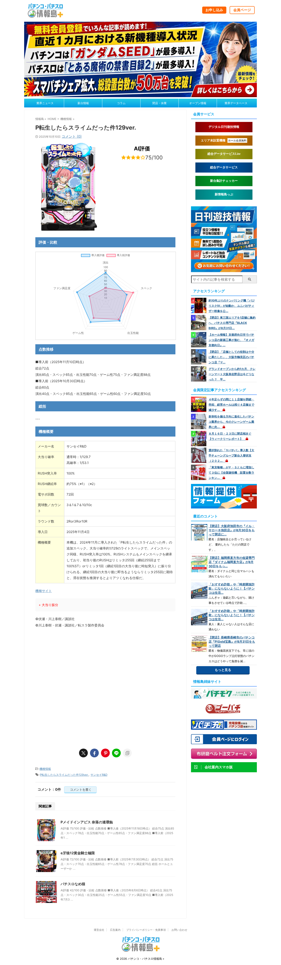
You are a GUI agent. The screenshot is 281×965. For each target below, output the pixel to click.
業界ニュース (45, 103)
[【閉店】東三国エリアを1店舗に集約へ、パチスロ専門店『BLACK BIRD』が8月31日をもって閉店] (199, 322)
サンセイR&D (98, 774)
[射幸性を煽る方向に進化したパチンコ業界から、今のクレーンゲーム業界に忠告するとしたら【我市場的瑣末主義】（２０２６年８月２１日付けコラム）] (199, 421)
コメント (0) (72, 136)
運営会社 (99, 929)
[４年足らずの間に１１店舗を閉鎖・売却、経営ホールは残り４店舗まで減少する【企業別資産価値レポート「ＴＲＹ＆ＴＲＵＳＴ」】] (199, 404)
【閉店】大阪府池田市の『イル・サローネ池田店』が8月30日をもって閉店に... (232, 530)
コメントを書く (80, 789)
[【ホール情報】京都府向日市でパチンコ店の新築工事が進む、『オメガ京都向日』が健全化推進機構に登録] (199, 339)
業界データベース (236, 103)
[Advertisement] (105, 698)
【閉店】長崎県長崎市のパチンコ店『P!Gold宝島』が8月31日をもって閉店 (232, 641)
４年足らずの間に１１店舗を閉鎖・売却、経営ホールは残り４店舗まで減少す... (231, 405)
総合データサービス (224, 167)
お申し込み (214, 10)
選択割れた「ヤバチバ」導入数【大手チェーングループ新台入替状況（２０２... (231, 455)
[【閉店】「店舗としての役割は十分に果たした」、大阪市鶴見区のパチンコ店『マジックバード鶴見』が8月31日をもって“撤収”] (199, 356)
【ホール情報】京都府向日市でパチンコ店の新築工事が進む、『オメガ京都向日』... (231, 340)
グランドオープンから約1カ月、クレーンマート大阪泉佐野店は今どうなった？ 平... (232, 374)
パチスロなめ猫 (73, 884)
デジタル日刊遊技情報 (224, 126)
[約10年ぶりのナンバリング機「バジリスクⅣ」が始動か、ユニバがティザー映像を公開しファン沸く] (199, 305)
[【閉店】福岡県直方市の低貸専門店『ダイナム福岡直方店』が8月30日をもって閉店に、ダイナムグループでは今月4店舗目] (199, 564)
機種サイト (43, 591)
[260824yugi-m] (140, 95)
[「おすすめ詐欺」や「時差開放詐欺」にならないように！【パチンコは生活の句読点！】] (199, 590)
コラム (121, 103)
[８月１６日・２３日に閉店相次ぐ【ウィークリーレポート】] (199, 438)
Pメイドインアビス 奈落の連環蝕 (87, 822)
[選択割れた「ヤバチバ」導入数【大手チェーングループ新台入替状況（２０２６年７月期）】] (199, 455)
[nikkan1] (224, 270)
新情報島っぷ (224, 194)
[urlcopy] (127, 753)
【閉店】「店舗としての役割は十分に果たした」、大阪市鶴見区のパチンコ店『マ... (231, 357)
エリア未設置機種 (224, 140)
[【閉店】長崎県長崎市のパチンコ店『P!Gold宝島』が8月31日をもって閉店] (199, 643)
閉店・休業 (159, 103)
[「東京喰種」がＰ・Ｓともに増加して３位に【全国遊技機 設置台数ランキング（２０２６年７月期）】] (199, 472)
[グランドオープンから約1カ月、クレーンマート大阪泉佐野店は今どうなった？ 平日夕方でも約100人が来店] (199, 374)
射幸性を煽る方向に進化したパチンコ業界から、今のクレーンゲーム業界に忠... (231, 422)
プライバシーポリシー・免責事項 (146, 929)
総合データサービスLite (223, 153)
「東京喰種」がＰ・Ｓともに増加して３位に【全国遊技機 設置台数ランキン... (231, 473)
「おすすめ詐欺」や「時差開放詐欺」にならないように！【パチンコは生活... (232, 588)
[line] (116, 753)
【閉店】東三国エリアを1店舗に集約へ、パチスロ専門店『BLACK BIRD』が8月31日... (232, 323)
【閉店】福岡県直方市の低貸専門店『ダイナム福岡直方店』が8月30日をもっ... (232, 562)
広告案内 (115, 929)
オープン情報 (197, 103)
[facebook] (94, 753)
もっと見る (223, 670)
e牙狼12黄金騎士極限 (78, 853)
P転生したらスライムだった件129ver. (64, 774)
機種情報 (45, 769)
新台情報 (83, 103)
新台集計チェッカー (224, 180)
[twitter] (83, 753)
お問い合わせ (179, 929)
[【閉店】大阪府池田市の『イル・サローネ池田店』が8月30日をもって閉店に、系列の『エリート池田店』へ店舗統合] (199, 532)
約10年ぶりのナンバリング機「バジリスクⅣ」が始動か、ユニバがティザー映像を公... (232, 306)
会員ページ (242, 10)
